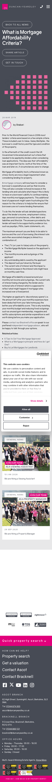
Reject (26, 426)
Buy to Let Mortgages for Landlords (20, 347)
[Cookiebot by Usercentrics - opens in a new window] (37, 354)
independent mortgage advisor (26, 325)
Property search (16, 656)
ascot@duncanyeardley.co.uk (16, 710)
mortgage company (13, 183)
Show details (37, 401)
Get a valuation (15, 663)
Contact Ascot (14, 669)
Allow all (26, 409)
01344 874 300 (13, 706)
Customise (24, 417)
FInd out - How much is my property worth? (26, 779)
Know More (41, 760)
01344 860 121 (13, 729)
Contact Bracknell (17, 676)
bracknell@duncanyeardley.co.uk (17, 733)
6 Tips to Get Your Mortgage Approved (22, 338)
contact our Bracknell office (22, 322)
